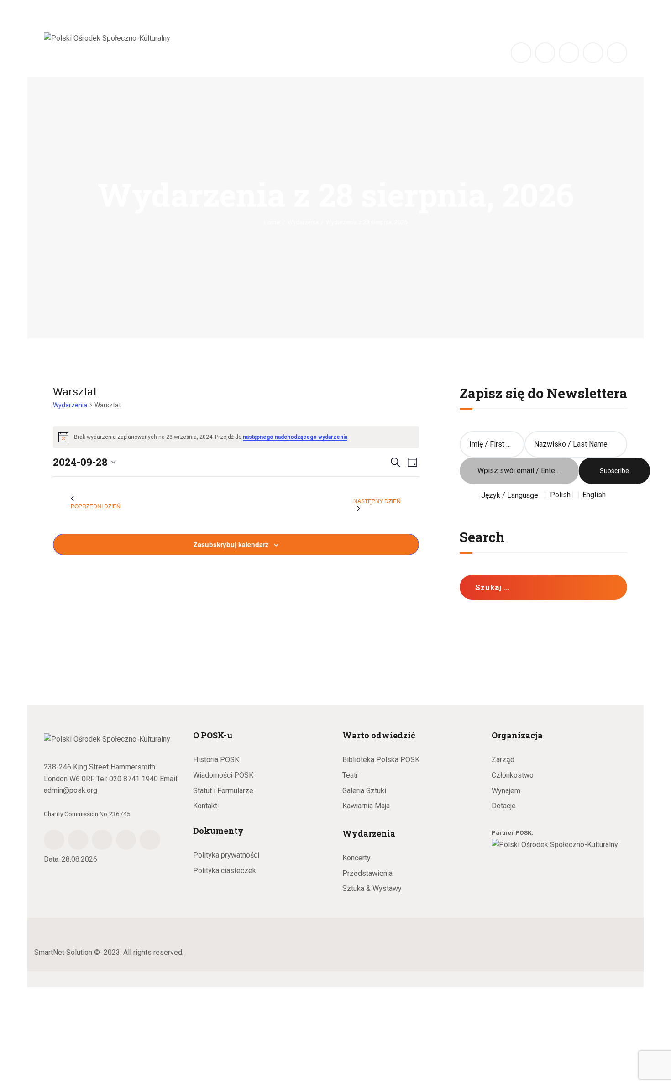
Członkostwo (513, 775)
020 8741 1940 (133, 778)
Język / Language (509, 495)
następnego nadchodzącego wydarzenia (295, 437)
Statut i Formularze (223, 790)
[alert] (236, 437)
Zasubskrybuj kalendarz (231, 544)
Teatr (350, 775)
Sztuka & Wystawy (372, 888)
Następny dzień (377, 501)
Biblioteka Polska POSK (380, 759)
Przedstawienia (367, 873)
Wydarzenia (303, 222)
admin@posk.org (70, 790)
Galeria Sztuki (364, 790)
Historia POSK (216, 759)
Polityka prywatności (226, 855)
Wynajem (506, 790)
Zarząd (503, 759)
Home (272, 222)
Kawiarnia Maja (366, 805)
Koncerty (356, 857)
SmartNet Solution (63, 952)
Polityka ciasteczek (224, 870)
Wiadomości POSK (223, 775)
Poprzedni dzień (96, 506)
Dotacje (504, 805)
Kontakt (205, 805)
